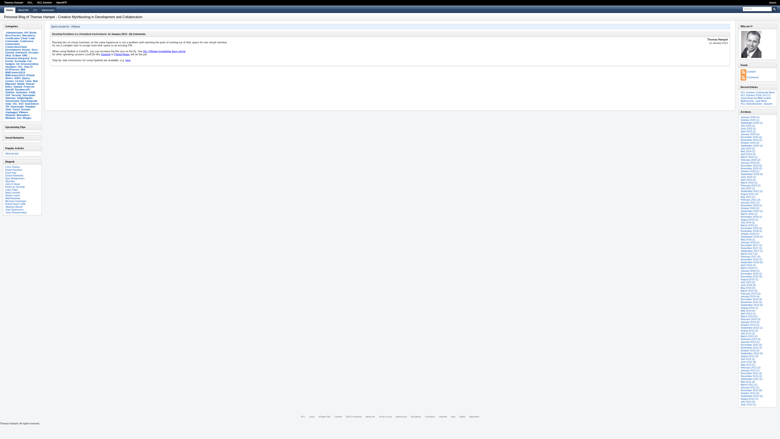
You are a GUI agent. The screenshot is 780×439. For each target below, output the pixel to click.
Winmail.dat (11, 153)
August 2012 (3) (749, 356)
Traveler (25, 109)
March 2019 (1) (749, 225)
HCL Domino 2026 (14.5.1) (755, 95)
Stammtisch (32, 103)
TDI (7, 106)
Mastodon (474, 416)
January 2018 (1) (750, 242)
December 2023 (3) (751, 165)
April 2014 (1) (748, 313)
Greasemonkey (30, 64)
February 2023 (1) (750, 185)
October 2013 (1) (750, 325)
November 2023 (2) (751, 168)
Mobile (21, 84)
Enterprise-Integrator (17, 58)
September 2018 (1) (752, 236)
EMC (25, 55)
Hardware (11, 66)
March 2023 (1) (749, 182)
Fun (29, 61)
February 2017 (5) (750, 256)
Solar (8, 103)
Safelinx (10, 92)
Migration (10, 84)
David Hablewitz (14, 175)
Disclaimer (416, 416)
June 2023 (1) (748, 177)
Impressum (48, 10)
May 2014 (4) (748, 310)
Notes (8, 86)
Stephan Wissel (14, 206)
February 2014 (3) (750, 319)
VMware (23, 112)
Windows (10, 118)
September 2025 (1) (752, 123)
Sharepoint (29, 95)
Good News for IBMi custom (756, 98)
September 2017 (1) (752, 251)
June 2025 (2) (748, 128)
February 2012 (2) (750, 367)
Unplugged (11, 112)
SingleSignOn (24, 98)
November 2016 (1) (751, 259)
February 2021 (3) (750, 199)
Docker (26, 49)
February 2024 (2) (750, 160)
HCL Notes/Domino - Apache (756, 103)
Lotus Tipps (11, 189)
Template (30, 106)
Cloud (24, 38)
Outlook (17, 86)
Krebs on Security (15, 187)
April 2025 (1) (748, 131)
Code (32, 38)
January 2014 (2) (750, 322)
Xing (453, 416)
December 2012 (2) (751, 344)
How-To (28, 66)
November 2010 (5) (751, 390)
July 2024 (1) (748, 148)
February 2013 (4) (750, 339)
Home (9, 10)
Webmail (10, 115)
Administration (14, 32)
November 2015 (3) (751, 276)
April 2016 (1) (748, 265)
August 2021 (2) (749, 194)
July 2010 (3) (748, 401)
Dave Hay (10, 172)
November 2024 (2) (751, 140)
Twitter (462, 416)
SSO (21, 103)
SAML (32, 92)
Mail (35, 81)
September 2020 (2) (752, 211)
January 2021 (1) (750, 202)
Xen (19, 118)
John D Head (12, 184)
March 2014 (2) (749, 316)
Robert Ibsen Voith (15, 204)
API (26, 32)
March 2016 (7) (749, 268)
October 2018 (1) (750, 234)
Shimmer (10, 98)
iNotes (9, 78)
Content (751, 71)
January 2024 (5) (750, 162)
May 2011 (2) (748, 381)
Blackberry (28, 35)
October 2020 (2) (750, 208)
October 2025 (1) (750, 120)
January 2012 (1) (750, 370)
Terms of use (385, 416)
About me (370, 416)
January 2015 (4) (750, 296)
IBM (23, 69)
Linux (28, 81)
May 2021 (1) (748, 197)
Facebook (430, 416)
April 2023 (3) (748, 179)
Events (9, 61)
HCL (30, 2)
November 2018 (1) (751, 231)
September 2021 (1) (752, 191)
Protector (29, 86)
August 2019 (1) (749, 219)
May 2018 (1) (748, 239)
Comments (753, 77)
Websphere (23, 115)
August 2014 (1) (749, 307)
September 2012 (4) (752, 353)
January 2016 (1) (750, 270)
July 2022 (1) (748, 188)
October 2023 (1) (750, 171)
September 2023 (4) (752, 174)
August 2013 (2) (749, 330)
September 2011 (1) (752, 379)
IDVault (30, 75)
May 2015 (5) (748, 288)
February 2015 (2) (750, 293)
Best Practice (13, 35)
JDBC (17, 78)
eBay (8, 55)
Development (13, 49)
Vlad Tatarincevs (14, 209)
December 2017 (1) (751, 245)
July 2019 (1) (748, 222)
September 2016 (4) (752, 262)
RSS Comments (354, 416)
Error (34, 58)
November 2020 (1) (751, 205)
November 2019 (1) (751, 216)
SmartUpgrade (28, 101)
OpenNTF (61, 2)
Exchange (20, 61)
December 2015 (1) (751, 273)
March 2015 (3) (749, 290)
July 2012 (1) (748, 359)
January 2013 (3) (750, 342)
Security (16, 95)
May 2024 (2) (748, 151)
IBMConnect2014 (15, 72)
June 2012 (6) (748, 362)
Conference (27, 41)
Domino (9, 52)
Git (18, 64)
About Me (23, 10)
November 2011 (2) (751, 376)
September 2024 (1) (752, 145)
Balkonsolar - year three (754, 101)
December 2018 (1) (751, 228)
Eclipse (17, 55)
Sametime (22, 92)
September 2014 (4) (752, 305)
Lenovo (9, 81)
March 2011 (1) (749, 384)
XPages (27, 118)
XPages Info (324, 416)
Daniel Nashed (13, 169)
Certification (12, 38)
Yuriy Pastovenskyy (16, 212)
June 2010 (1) (748, 404)
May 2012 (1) (748, 364)
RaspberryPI (22, 89)
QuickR (9, 89)
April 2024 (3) (748, 154)
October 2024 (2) (750, 142)
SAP (7, 95)
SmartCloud (12, 101)
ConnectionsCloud (16, 47)
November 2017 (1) (751, 248)
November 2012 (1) (751, 347)
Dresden (33, 52)
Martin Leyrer (12, 195)
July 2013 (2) (748, 333)
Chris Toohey (12, 167)
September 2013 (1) (752, 327)
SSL (15, 103)
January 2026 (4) (750, 117)
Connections (12, 44)
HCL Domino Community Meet (757, 92)
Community (12, 41)
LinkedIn (443, 416)
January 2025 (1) (750, 134)
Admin (772, 2)
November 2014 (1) (751, 302)
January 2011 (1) (750, 387)
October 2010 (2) (750, 393)
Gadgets (10, 64)
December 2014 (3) (751, 299)
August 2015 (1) (749, 279)
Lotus (312, 416)
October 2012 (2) (750, 350)
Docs (35, 49)
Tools (8, 109)
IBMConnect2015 (15, 75)
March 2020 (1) (749, 214)
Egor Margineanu (15, 178)
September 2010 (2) (752, 396)
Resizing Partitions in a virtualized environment (79, 34)
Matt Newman (13, 198)
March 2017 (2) (749, 253)
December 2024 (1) (751, 137)
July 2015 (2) (748, 282)
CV (35, 10)
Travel (16, 109)
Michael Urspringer (15, 201)
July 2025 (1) (748, 125)
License (19, 81)
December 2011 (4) (751, 373)
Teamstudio (17, 106)
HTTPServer (12, 69)
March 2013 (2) (749, 336)
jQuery (26, 78)
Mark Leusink (12, 192)
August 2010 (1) (749, 399)
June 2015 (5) (748, 285)
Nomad (30, 84)
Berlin (32, 32)
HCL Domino (44, 2)
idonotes (10, 181)
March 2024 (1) (749, 157)
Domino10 (21, 52)
